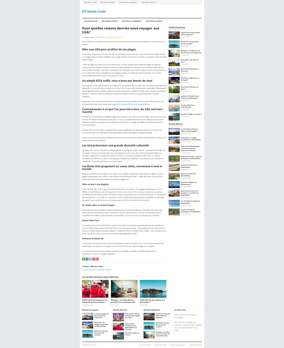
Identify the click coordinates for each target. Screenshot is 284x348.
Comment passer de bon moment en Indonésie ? (101, 316)
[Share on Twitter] (90, 259)
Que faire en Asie (90, 2)
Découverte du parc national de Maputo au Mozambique (191, 157)
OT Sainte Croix (94, 11)
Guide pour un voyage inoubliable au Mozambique (191, 139)
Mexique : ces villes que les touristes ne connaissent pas (123, 301)
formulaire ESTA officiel (128, 104)
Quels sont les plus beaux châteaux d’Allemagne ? (190, 97)
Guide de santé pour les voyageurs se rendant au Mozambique (190, 193)
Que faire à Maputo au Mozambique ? (189, 183)
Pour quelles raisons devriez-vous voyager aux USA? (132, 316)
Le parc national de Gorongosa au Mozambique (190, 211)
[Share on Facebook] (87, 259)
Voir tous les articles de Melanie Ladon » (97, 270)
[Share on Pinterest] (93, 259)
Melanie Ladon (89, 37)
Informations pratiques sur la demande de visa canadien (94, 301)
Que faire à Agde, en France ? (191, 114)
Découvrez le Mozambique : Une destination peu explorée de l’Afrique (191, 148)
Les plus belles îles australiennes (187, 106)
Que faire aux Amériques (128, 2)
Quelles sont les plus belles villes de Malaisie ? (190, 34)
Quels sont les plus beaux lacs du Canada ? (190, 43)
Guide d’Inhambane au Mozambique (189, 166)
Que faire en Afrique (148, 2)
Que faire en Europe (108, 2)
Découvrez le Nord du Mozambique (188, 175)
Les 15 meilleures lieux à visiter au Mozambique (189, 130)
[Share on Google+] (97, 259)
